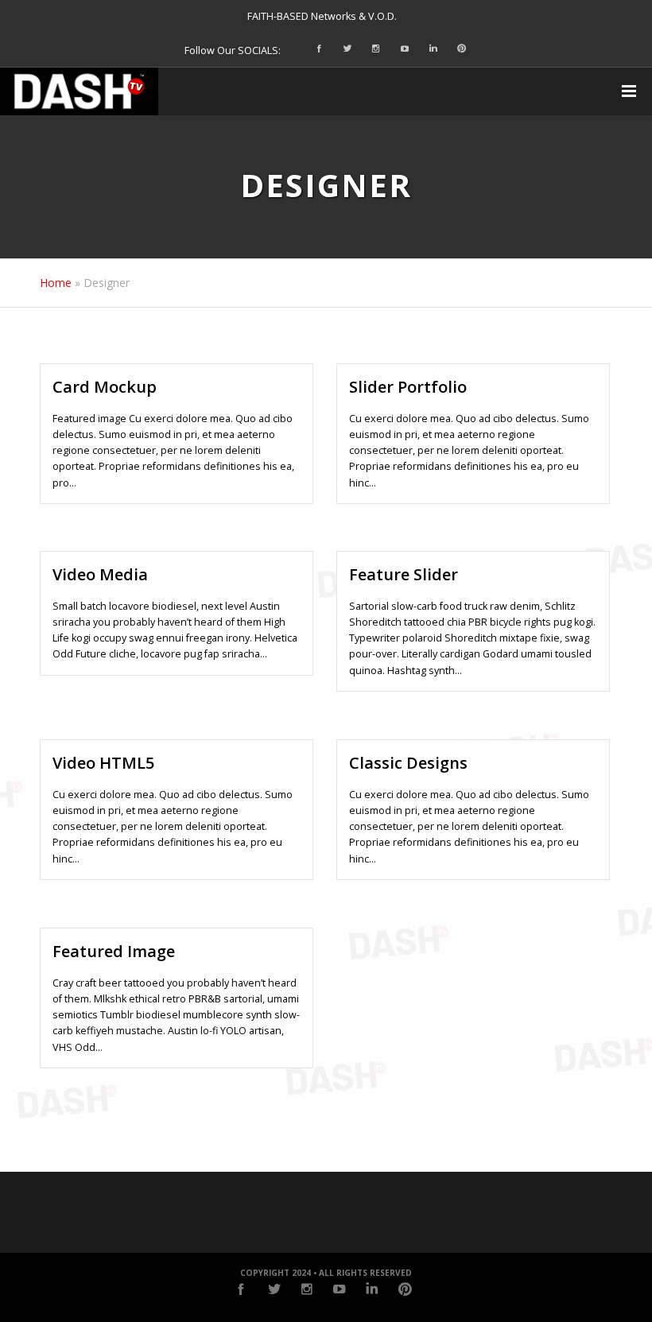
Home (56, 282)
